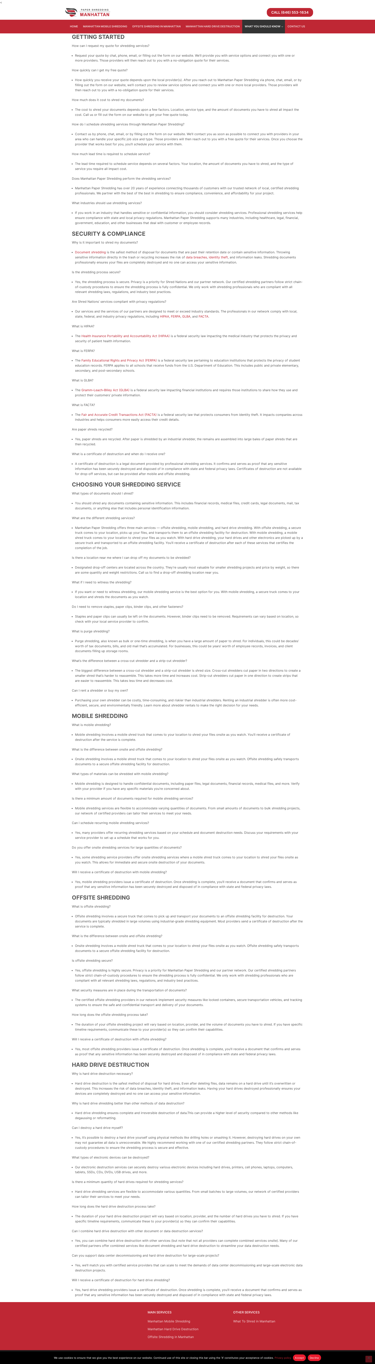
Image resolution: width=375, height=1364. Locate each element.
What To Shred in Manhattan (254, 1321)
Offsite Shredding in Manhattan (171, 1337)
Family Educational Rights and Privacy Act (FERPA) (118, 360)
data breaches (196, 257)
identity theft (218, 257)
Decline (314, 1357)
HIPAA (164, 316)
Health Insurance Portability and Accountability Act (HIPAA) (125, 336)
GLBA (185, 316)
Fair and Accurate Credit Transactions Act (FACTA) (118, 415)
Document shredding (90, 252)
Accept (299, 1357)
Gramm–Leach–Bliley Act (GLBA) (104, 390)
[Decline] (368, 1359)
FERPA (175, 316)
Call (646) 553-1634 (290, 12)
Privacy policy (283, 1357)
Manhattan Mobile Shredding (169, 1321)
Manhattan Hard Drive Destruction (173, 1329)
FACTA (203, 316)
